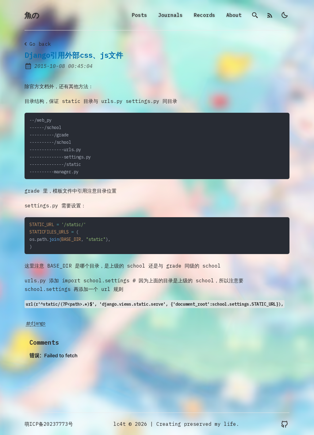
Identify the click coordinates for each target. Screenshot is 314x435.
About (234, 15)
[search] (255, 15)
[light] (284, 15)
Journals (170, 15)
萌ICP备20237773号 (49, 424)
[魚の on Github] (284, 424)
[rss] (270, 15)
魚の (32, 15)
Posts (139, 15)
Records (204, 15)
